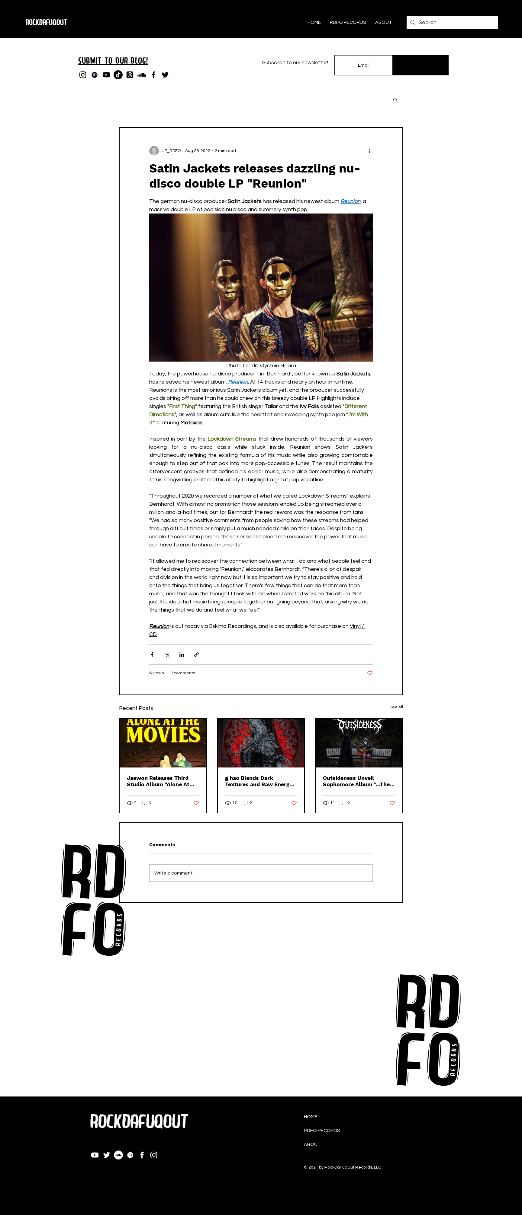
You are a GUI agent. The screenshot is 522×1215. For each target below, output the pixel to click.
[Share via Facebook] (152, 654)
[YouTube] (106, 74)
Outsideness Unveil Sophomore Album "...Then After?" (358, 781)
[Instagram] (82, 74)
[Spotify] (94, 74)
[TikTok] (118, 74)
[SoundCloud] (141, 74)
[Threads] (129, 74)
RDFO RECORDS (322, 1130)
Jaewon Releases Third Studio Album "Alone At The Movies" (158, 781)
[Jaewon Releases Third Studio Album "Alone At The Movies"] (163, 743)
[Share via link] (196, 654)
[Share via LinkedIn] (182, 654)
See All (396, 707)
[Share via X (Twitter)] (167, 654)
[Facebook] (153, 74)
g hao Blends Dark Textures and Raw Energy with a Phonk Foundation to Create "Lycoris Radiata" (261, 781)
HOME (310, 1116)
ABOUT (312, 1144)
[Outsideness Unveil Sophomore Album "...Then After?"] (359, 743)
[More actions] (369, 150)
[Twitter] (165, 74)
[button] (395, 99)
